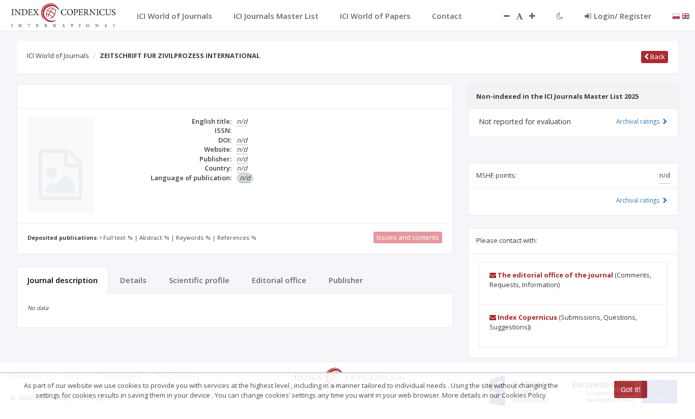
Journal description (62, 280)
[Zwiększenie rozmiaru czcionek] (537, 16)
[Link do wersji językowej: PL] (676, 15)
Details (133, 280)
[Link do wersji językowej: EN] (686, 15)
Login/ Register (622, 16)
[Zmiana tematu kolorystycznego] (560, 16)
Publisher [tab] (346, 280)
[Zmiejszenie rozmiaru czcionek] (501, 16)
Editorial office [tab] (279, 280)
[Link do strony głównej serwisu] (63, 14)
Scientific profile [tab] (199, 280)
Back (657, 56)
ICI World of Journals (58, 55)
